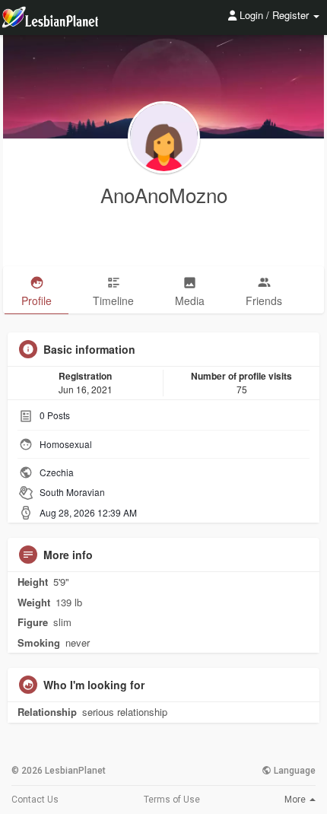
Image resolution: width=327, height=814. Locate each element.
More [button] (296, 799)
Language (293, 770)
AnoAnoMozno (163, 194)
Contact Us (35, 799)
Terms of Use (172, 799)
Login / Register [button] (274, 15)
